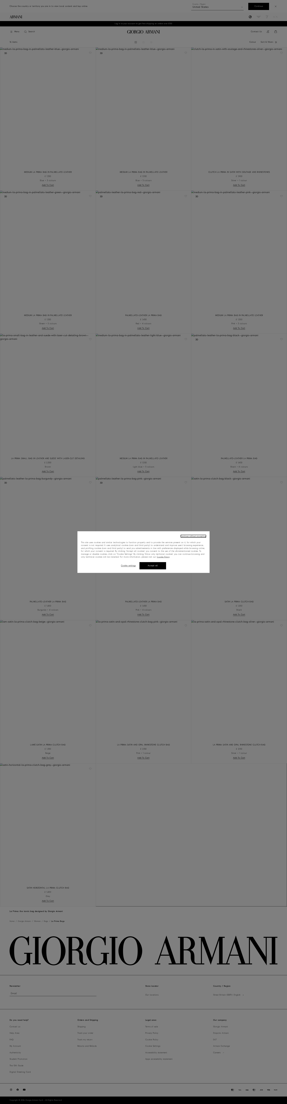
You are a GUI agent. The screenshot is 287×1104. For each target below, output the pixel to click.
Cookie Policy (163, 557)
